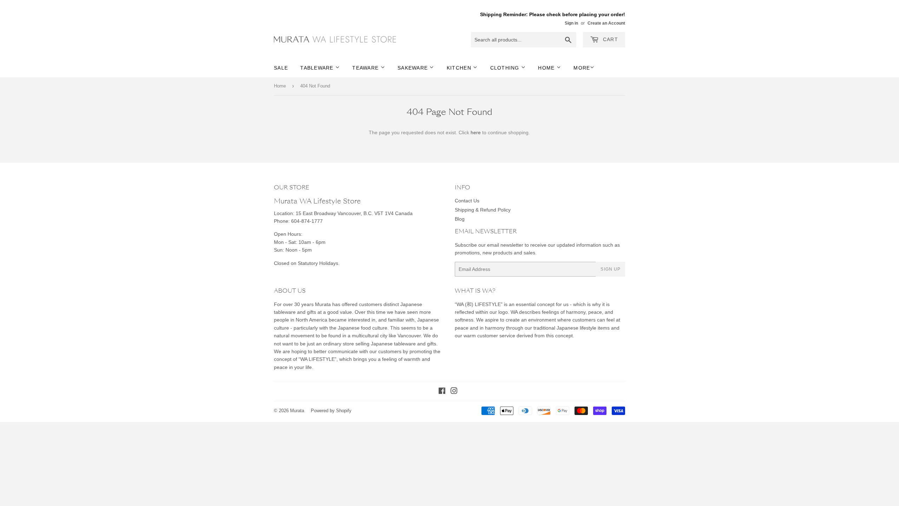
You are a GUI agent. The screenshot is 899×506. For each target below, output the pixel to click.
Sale (281, 68)
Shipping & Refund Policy (483, 210)
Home (547, 68)
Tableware (317, 68)
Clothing (505, 68)
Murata (297, 410)
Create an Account (606, 23)
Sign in (571, 23)
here (476, 132)
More (581, 68)
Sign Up (611, 269)
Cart (609, 39)
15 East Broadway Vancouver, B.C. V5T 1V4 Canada (354, 213)
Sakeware (413, 68)
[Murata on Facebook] (442, 392)
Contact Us (467, 200)
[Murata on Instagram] (454, 392)
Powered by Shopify (331, 410)
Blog (460, 219)
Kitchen (460, 68)
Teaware (366, 68)
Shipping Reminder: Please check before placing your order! (552, 14)
